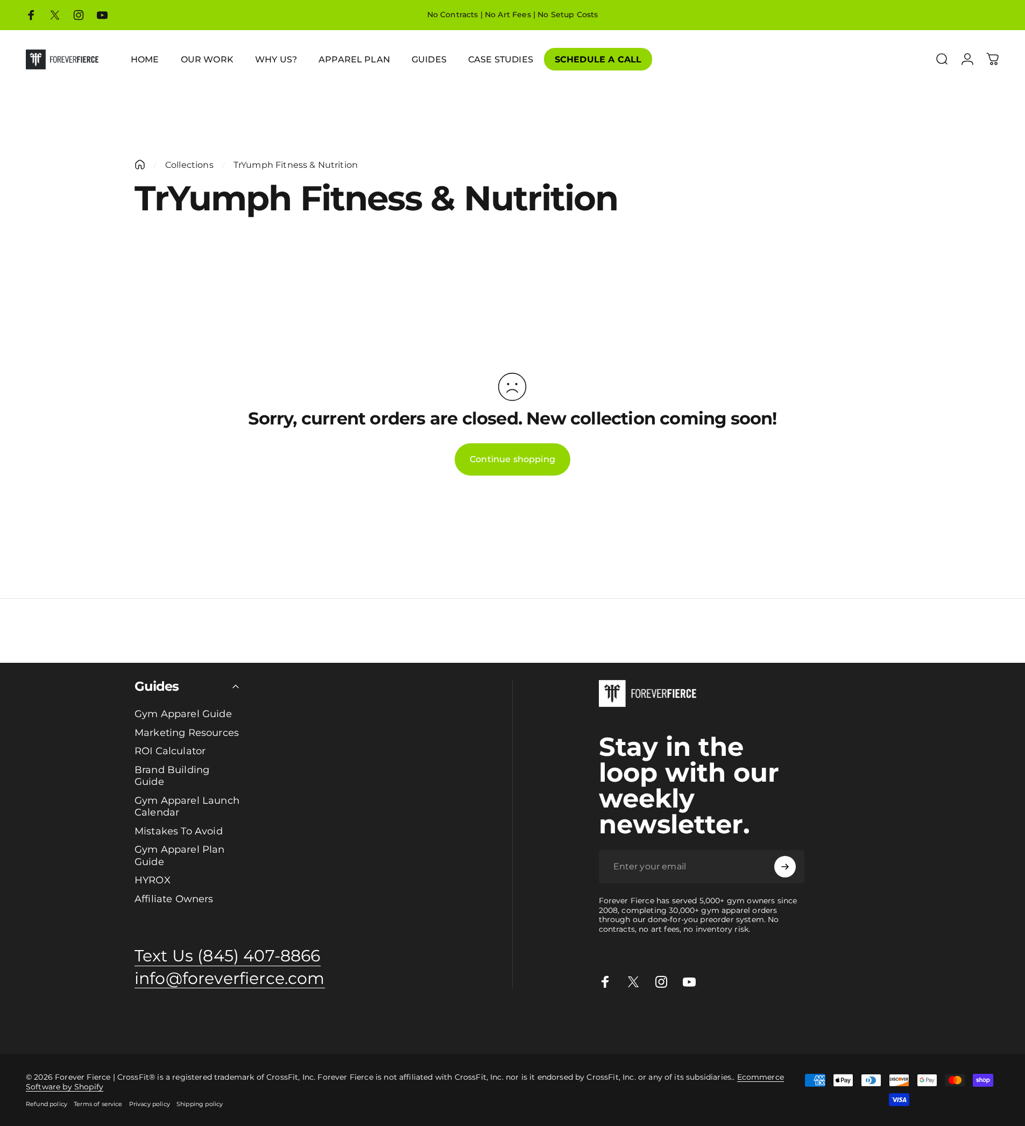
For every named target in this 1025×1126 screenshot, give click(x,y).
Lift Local (649, 1021)
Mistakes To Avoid (179, 831)
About (776, 1021)
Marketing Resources (187, 733)
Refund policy (46, 1104)
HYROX (153, 880)
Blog (724, 1021)
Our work (455, 1021)
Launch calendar (259, 1021)
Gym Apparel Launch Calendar (187, 807)
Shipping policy (199, 1104)
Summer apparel (554, 1021)
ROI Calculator (170, 751)
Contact (748, 1021)
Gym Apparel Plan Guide (180, 856)
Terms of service (98, 1104)
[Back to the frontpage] (140, 164)
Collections (189, 165)
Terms (827, 1021)
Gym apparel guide (37, 1021)
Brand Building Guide (172, 776)
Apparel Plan (146, 1021)
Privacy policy (149, 1104)
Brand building (199, 1021)
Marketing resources (397, 1021)
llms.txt (873, 1021)
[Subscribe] (785, 866)
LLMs (849, 1021)
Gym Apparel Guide (183, 714)
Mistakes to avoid (324, 1021)
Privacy (801, 1021)
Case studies (691, 1021)
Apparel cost (98, 1021)
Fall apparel (608, 1021)
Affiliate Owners (174, 899)
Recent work (497, 1021)
